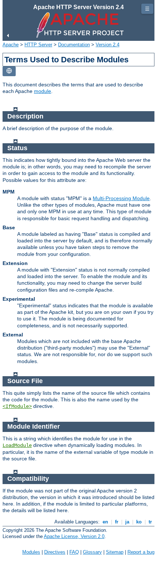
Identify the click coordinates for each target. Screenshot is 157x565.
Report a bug (140, 552)
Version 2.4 (107, 44)
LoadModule (17, 445)
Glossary (92, 552)
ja (127, 522)
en (105, 522)
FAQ (74, 552)
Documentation (74, 44)
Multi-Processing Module (121, 198)
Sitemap (114, 552)
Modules (31, 552)
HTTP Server (38, 44)
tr (150, 522)
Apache (11, 44)
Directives (54, 552)
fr (117, 522)
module (42, 91)
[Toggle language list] (9, 71)
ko (139, 522)
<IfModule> (17, 406)
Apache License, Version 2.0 (74, 536)
